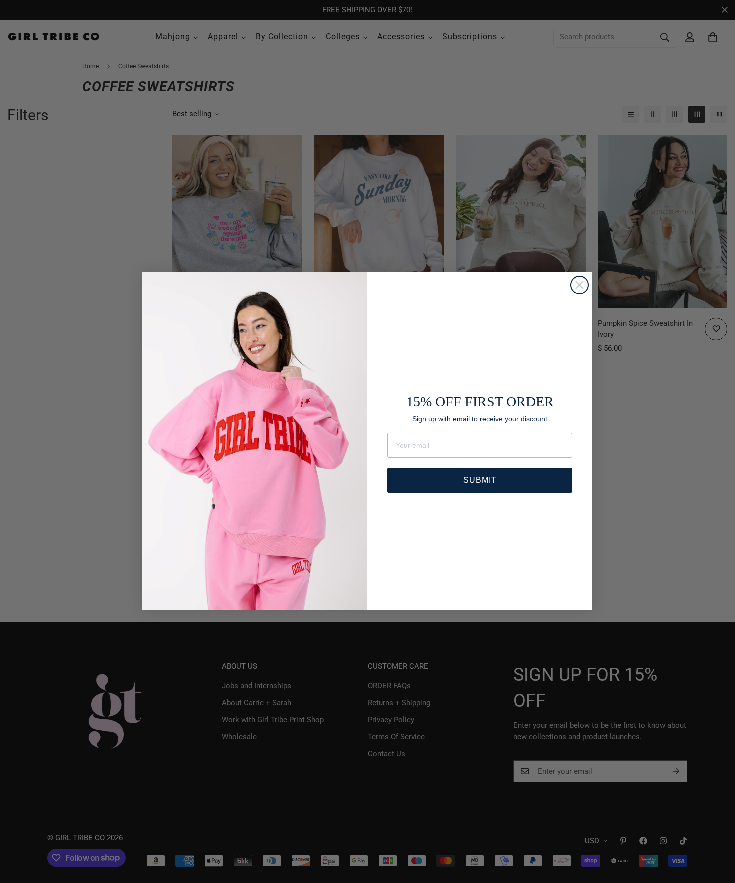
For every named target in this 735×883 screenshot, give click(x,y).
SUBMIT (480, 480)
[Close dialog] (579, 285)
